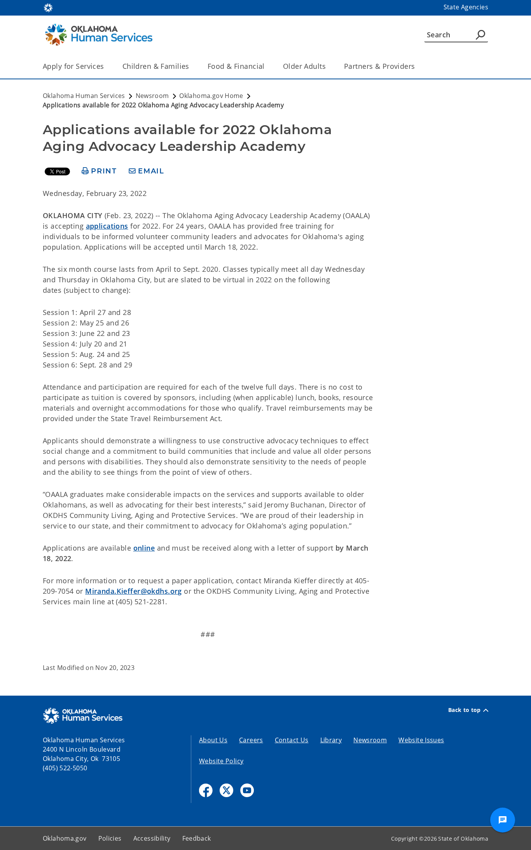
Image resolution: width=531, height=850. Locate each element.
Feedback (196, 838)
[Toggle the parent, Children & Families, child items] (191, 66)
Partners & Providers (379, 66)
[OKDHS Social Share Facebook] (206, 790)
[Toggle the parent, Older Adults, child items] (328, 66)
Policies (110, 838)
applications (107, 226)
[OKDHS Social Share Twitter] (226, 790)
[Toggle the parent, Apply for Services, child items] (106, 66)
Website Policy (221, 761)
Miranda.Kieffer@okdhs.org (133, 591)
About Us (213, 740)
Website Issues (421, 740)
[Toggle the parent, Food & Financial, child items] (267, 66)
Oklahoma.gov (65, 838)
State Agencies (466, 7)
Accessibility (152, 838)
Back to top (464, 710)
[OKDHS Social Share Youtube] (247, 790)
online (144, 548)
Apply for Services (73, 66)
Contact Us (292, 740)
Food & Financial (236, 66)
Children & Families (155, 66)
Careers (251, 740)
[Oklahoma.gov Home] (48, 7)
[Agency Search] (480, 34)
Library (331, 740)
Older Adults (304, 66)
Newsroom (370, 740)
